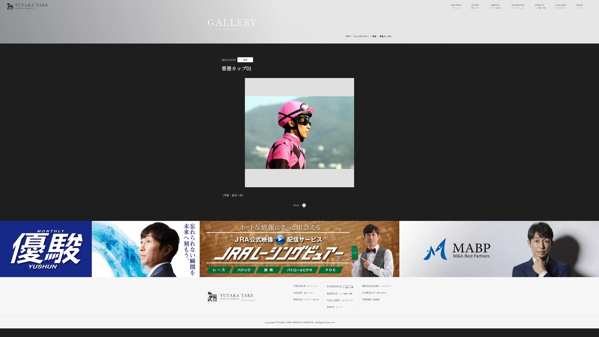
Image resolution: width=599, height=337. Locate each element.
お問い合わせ (374, 292)
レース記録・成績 (540, 6)
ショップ (579, 6)
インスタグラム (377, 286)
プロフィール (456, 6)
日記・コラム (475, 6)
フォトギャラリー (560, 6)
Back (296, 205)
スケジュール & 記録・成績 (340, 286)
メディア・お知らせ (495, 6)
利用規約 (371, 299)
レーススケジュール (518, 6)
